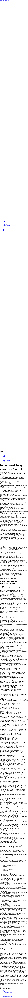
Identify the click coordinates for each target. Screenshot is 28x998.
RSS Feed (5, 227)
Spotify (4, 222)
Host (4, 221)
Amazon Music (6, 225)
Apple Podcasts (6, 224)
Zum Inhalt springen (4, 0)
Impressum (5, 991)
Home (4, 220)
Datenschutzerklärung (8, 992)
